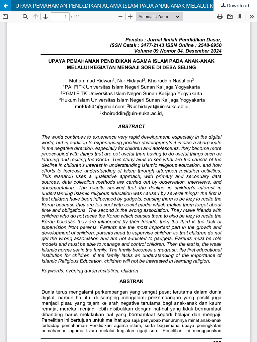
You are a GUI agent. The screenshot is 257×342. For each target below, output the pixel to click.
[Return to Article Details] (5, 5)
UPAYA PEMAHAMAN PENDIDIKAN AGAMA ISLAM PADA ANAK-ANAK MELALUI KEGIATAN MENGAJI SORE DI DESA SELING (136, 5)
